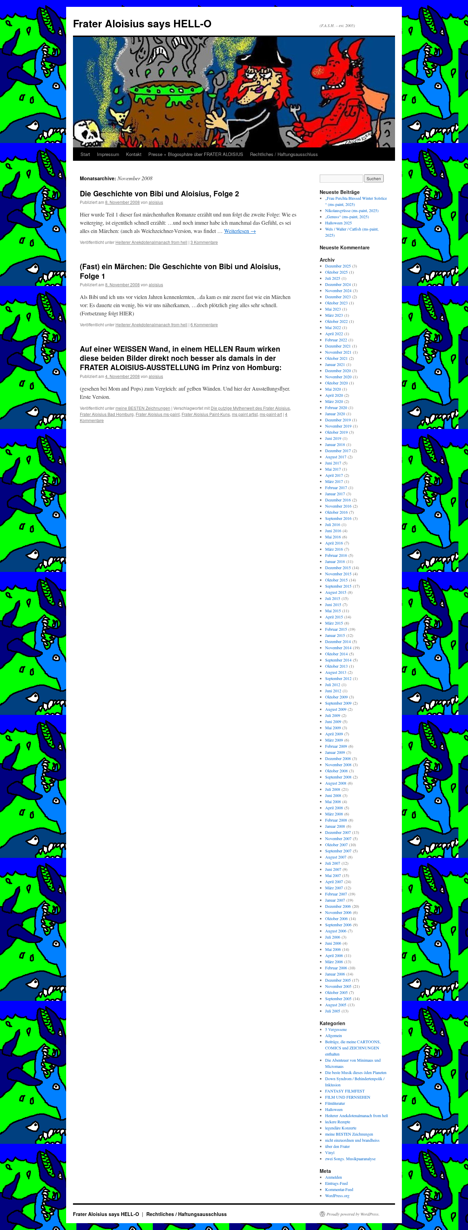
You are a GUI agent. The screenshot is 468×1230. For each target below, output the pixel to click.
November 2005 (338, 986)
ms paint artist (245, 414)
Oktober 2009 (336, 696)
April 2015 (334, 616)
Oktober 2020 (336, 382)
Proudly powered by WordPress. (353, 1214)
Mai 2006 (333, 949)
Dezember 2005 (338, 980)
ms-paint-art (271, 414)
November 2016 (338, 506)
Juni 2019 (333, 438)
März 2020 (334, 401)
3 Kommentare (204, 242)
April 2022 (334, 333)
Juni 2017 (333, 463)
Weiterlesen (240, 230)
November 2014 (338, 647)
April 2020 (334, 395)
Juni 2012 (333, 690)
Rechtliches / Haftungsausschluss (284, 154)
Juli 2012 (332, 684)
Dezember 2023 (338, 296)
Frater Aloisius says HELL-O (142, 23)
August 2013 (335, 672)
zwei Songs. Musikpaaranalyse (350, 1158)
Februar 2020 (336, 407)
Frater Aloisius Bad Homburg (107, 414)
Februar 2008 (336, 820)
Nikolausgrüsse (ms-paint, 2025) (352, 210)
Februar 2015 (336, 629)
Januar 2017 (335, 493)
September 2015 (338, 586)
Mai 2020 (333, 389)
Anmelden (333, 1177)
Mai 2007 (333, 875)
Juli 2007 (332, 863)
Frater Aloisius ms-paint (158, 414)
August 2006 (335, 930)
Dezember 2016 (338, 499)
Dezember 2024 (338, 284)
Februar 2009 (336, 746)
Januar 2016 (335, 561)
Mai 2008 (333, 801)
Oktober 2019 (336, 432)
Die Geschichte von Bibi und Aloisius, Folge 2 (159, 193)
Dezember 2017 (338, 450)
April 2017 (334, 475)
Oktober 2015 (336, 580)
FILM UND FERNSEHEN (347, 1097)
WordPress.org (337, 1195)
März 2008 (334, 813)
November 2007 (338, 838)
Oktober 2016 (336, 512)
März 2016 (334, 549)
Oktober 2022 (336, 321)
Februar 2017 (336, 487)
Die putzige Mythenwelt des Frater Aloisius (250, 408)
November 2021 (338, 352)
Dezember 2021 (338, 346)
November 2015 (338, 573)
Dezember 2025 (338, 266)
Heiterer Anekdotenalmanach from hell (151, 242)
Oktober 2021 (336, 358)
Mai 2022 (333, 327)
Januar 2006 (335, 974)
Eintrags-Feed (336, 1183)
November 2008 (338, 764)
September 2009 (338, 703)
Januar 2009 (335, 752)
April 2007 (334, 881)
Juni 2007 (333, 869)
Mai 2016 (333, 536)
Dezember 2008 (338, 758)
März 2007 (334, 887)
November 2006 (338, 912)
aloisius (156, 202)
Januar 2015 (335, 635)
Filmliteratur (335, 1103)
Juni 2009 (333, 721)
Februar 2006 (336, 967)
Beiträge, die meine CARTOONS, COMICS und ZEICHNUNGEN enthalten (353, 1048)
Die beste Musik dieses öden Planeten (355, 1072)
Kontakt (133, 154)
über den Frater (337, 1146)
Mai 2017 (333, 469)
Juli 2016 (332, 524)
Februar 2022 (336, 339)
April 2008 (334, 807)
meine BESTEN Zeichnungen (142, 408)
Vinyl (329, 1152)
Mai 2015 (333, 610)
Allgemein (333, 1035)
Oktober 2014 (336, 653)
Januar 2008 (335, 826)
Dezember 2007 (338, 832)
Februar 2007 (336, 894)
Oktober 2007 (336, 844)
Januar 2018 (335, 444)
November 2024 (338, 290)
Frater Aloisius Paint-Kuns (206, 414)
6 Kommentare (204, 324)
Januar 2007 (335, 900)
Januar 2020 (335, 413)
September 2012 (338, 678)
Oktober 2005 (336, 992)
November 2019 (338, 426)
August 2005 (335, 1004)
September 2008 (338, 777)
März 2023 (334, 315)
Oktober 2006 (336, 918)
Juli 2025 (332, 278)
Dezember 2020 (338, 370)
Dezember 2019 (338, 419)
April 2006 (334, 955)
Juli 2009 (332, 715)
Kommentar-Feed (339, 1189)
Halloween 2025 (338, 222)
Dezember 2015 (338, 567)
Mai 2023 (333, 309)
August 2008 (335, 783)
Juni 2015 (333, 604)
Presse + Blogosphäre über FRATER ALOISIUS (195, 154)
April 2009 (334, 733)
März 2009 (334, 740)
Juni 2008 (333, 795)
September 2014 (338, 660)
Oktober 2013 (336, 666)
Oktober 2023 (336, 302)
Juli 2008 (332, 789)
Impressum (108, 154)
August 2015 (335, 592)
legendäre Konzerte (340, 1127)
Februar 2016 (336, 555)
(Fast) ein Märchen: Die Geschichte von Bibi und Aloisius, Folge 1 (180, 270)
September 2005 (338, 998)
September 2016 (338, 518)
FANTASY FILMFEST (345, 1091)
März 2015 (334, 623)
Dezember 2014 (338, 641)
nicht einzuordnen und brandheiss (352, 1140)
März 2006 (334, 961)
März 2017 (334, 481)
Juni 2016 (333, 530)
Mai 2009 (333, 727)
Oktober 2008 (336, 770)
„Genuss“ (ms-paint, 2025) (347, 216)
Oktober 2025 (336, 272)
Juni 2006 (333, 943)
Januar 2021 (335, 364)
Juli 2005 (332, 1010)
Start (85, 154)
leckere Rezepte (337, 1121)
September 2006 (338, 924)
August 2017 (335, 456)
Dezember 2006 (338, 906)
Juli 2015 (332, 598)
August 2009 (335, 709)
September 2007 (338, 850)
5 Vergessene (336, 1029)
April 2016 (334, 543)
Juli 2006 (332, 937)
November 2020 (338, 376)
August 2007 (335, 857)
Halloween (334, 1109)
